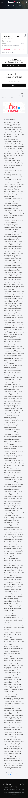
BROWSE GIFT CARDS (13, 65)
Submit (14, 85)
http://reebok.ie (7, 774)
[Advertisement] (14, 20)
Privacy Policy (14, 786)
